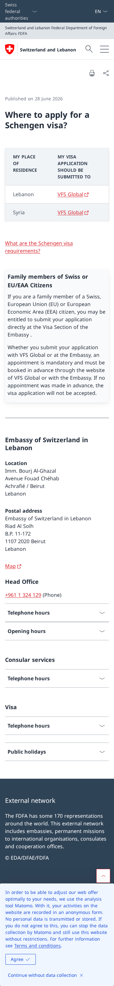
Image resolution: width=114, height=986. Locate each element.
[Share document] (106, 73)
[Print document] (92, 73)
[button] (103, 876)
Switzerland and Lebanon (48, 50)
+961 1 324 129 (23, 594)
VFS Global (70, 194)
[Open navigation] (104, 49)
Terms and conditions (37, 946)
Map (10, 566)
